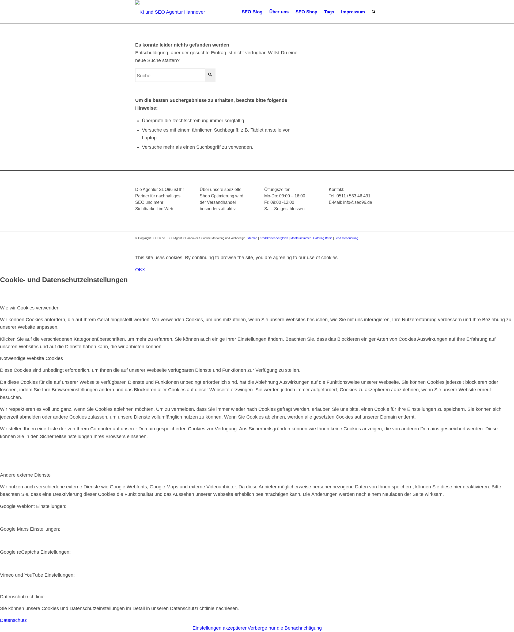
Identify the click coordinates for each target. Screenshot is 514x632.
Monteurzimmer (300, 238)
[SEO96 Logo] (170, 12)
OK (138, 269)
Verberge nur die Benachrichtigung (285, 628)
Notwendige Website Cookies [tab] (31, 358)
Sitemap (252, 238)
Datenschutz (13, 620)
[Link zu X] (343, 243)
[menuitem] (252, 12)
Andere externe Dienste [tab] (25, 475)
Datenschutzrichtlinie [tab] (22, 596)
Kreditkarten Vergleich (274, 238)
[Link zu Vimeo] (367, 243)
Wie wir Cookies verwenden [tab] (29, 308)
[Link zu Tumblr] (375, 243)
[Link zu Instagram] (351, 243)
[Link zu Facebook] (335, 243)
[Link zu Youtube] (359, 243)
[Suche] (373, 12)
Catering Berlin (322, 238)
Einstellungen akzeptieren (220, 628)
